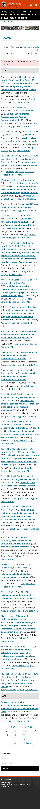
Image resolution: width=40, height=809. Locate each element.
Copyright (4, 784)
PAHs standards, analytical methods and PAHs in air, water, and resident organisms (18, 334)
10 (24, 735)
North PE (29, 370)
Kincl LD (18, 77)
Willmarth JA (18, 80)
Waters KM (27, 246)
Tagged (26, 47)
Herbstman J (7, 249)
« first (12, 726)
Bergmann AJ (7, 352)
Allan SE (15, 449)
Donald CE (15, 131)
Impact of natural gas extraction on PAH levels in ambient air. (20, 165)
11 (35, 735)
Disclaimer (5, 786)
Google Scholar (26, 171)
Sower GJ (5, 397)
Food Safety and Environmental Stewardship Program (19, 16)
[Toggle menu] (31, 4)
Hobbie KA (6, 80)
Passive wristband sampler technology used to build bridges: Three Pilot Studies (20, 434)
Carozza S (31, 180)
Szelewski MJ (20, 279)
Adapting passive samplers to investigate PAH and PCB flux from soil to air (19, 708)
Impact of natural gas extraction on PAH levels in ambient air (20, 141)
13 (23, 739)
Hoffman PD (18, 283)
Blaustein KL (27, 564)
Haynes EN (29, 134)
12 (12, 739)
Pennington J (18, 183)
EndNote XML (23, 102)
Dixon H (17, 243)
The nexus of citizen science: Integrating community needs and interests (17, 316)
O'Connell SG (7, 180)
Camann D (23, 616)
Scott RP (27, 421)
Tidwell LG (6, 449)
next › (14, 743)
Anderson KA (7, 77)
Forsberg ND (16, 397)
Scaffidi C (5, 215)
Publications (6, 753)
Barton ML (30, 80)
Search (6, 38)
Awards (5, 768)
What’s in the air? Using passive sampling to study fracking (19, 683)
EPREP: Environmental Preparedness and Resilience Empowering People (15, 117)
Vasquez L (19, 370)
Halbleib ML (6, 567)
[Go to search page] (36, 4)
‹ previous (28, 726)
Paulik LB (5, 131)
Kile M (28, 424)
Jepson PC (25, 567)
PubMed (10, 171)
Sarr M (16, 567)
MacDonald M (20, 428)
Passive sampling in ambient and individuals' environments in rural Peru (19, 355)
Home (3, 21)
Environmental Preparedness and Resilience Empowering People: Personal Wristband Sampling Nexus (20, 86)
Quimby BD (6, 283)
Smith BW (26, 131)
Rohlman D (28, 77)
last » (28, 743)
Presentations (7, 763)
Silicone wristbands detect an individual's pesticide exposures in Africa (16, 574)
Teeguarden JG (31, 397)
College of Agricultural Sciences (16, 11)
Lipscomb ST (7, 428)
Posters (5, 758)
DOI (16, 171)
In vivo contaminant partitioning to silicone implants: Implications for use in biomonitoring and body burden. (19, 189)
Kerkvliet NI (19, 180)
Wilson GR (32, 279)
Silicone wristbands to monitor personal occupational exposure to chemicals (18, 595)
